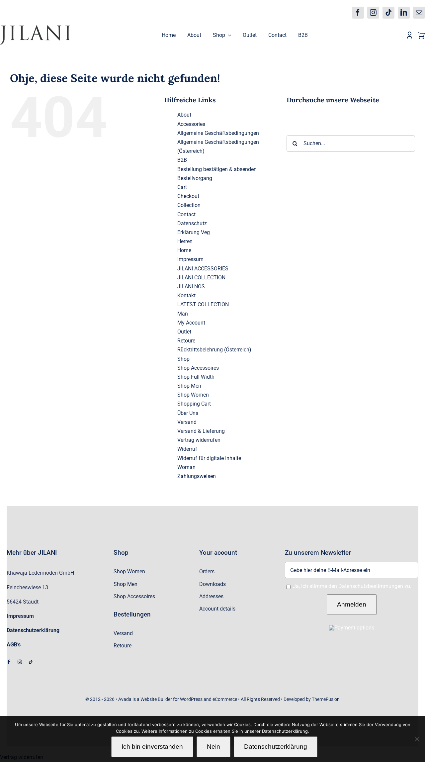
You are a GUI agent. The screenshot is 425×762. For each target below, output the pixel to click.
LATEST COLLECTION (203, 304)
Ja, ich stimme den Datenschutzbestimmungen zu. (352, 586)
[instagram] (373, 13)
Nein (213, 746)
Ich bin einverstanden (152, 746)
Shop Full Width (195, 377)
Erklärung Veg (193, 232)
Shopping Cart (194, 404)
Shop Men (189, 386)
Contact (186, 214)
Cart (182, 187)
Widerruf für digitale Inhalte (209, 458)
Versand (187, 422)
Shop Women (193, 395)
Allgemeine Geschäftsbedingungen (218, 133)
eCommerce (224, 699)
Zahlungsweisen (196, 476)
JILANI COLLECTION (201, 277)
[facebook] (358, 13)
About (184, 115)
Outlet (184, 332)
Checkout (188, 196)
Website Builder (156, 699)
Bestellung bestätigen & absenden (217, 169)
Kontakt (186, 295)
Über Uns (187, 413)
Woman (186, 467)
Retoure (186, 340)
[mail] (419, 13)
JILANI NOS (191, 286)
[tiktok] (388, 13)
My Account (191, 323)
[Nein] (416, 739)
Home (184, 250)
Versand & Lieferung (201, 431)
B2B (182, 160)
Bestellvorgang (194, 178)
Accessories (191, 124)
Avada (124, 699)
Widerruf (187, 449)
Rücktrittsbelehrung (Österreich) (214, 349)
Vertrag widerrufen (198, 440)
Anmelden (351, 604)
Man (182, 314)
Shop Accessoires (198, 368)
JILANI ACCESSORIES (202, 268)
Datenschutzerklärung (275, 746)
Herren (185, 241)
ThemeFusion (326, 699)
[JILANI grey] (35, 28)
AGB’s (14, 644)
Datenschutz (192, 223)
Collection (189, 205)
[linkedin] (404, 13)
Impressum (190, 259)
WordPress (191, 699)
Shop (183, 359)
